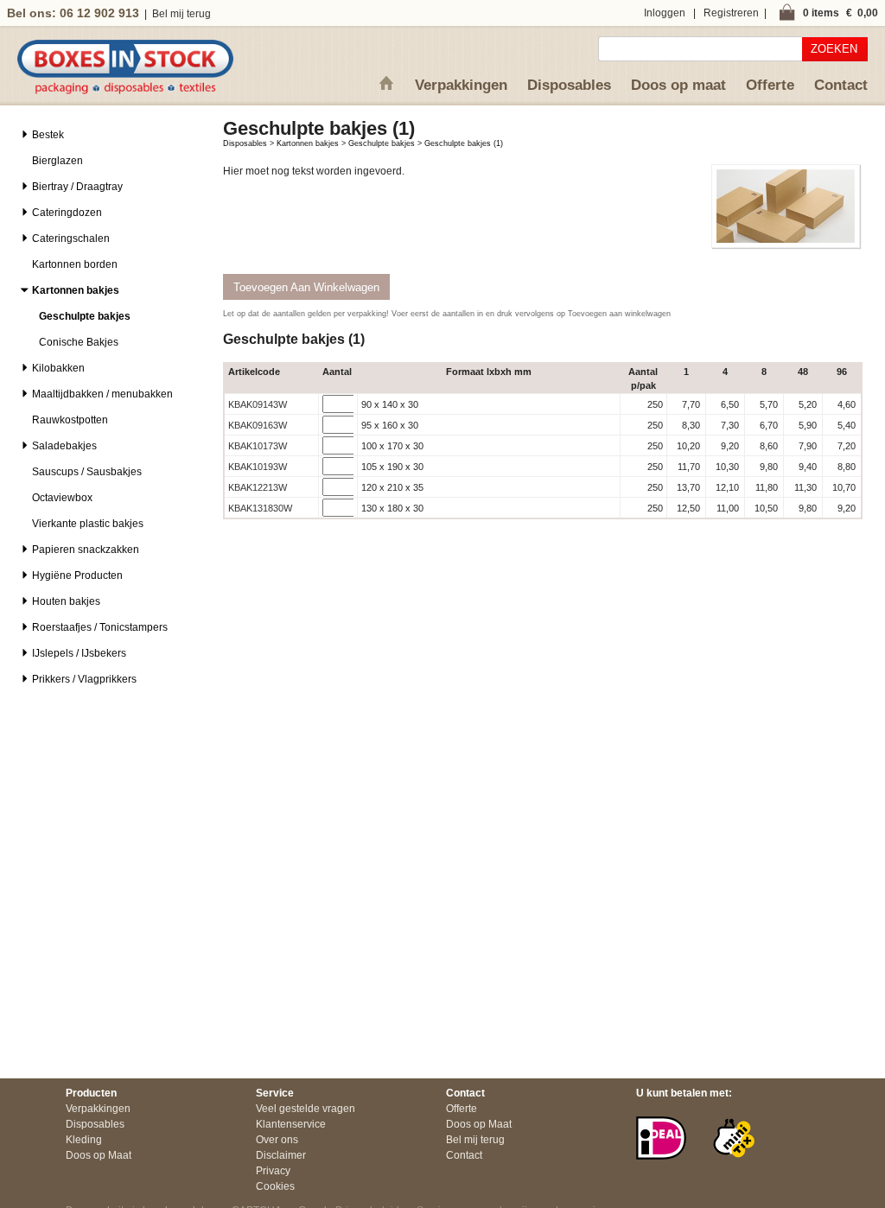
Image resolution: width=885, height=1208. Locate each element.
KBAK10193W (257, 466)
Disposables (569, 85)
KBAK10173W (257, 446)
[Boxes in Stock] (125, 91)
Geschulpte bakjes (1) (463, 143)
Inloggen (664, 13)
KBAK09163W (257, 425)
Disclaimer (281, 1155)
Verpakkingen (461, 85)
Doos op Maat (98, 1155)
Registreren (731, 13)
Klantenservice (291, 1124)
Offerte (770, 85)
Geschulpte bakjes (381, 143)
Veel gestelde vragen (305, 1109)
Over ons (277, 1140)
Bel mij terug (181, 14)
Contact (841, 85)
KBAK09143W (257, 404)
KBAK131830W (260, 508)
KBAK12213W (257, 487)
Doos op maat (678, 85)
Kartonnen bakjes (308, 143)
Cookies (275, 1186)
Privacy (273, 1171)
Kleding (84, 1140)
